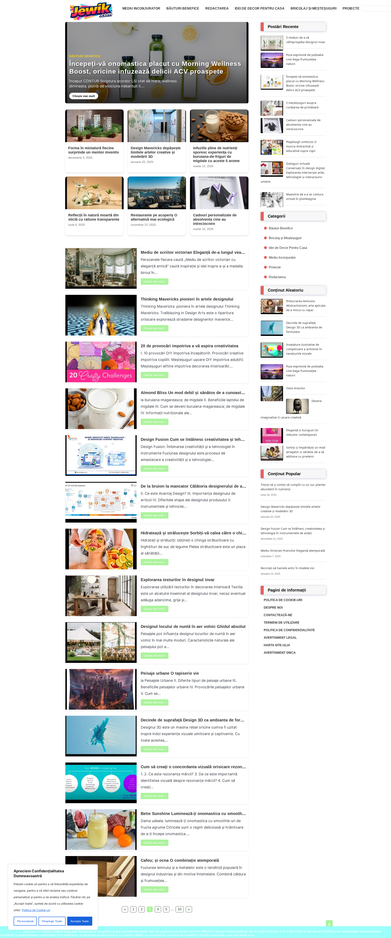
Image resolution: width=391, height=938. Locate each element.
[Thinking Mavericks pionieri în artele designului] (101, 334)
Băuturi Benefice (182, 8)
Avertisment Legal (280, 637)
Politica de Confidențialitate (289, 630)
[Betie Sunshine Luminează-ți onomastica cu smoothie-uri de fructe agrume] (101, 849)
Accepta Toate (79, 921)
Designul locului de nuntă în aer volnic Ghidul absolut (193, 626)
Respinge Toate (52, 921)
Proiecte (351, 8)
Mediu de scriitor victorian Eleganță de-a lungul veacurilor (197, 252)
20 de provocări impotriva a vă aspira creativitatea (189, 346)
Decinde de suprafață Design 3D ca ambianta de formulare (197, 720)
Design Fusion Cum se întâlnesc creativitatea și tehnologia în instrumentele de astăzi (224, 439)
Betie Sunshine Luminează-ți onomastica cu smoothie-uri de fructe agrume (214, 813)
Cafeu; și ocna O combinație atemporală (180, 860)
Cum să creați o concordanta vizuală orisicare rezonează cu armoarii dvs (211, 767)
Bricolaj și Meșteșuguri (313, 8)
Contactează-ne (278, 615)
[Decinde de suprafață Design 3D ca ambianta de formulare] (101, 755)
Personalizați (25, 921)
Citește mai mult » (154, 281)
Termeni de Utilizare (281, 622)
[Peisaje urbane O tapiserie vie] (101, 708)
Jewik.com (29, 931)
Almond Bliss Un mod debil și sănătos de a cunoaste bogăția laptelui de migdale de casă (227, 392)
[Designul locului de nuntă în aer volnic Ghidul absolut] (101, 661)
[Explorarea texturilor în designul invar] (101, 615)
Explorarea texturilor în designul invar (178, 579)
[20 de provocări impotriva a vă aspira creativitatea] (101, 381)
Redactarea (217, 8)
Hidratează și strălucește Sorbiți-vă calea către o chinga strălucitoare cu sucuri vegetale (226, 533)
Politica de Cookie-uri (36, 910)
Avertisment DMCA (280, 652)
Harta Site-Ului (277, 645)
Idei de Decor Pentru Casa (259, 8)
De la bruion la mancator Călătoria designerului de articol (196, 486)
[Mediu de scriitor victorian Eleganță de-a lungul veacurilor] (101, 287)
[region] (53, 897)
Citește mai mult (83, 96)
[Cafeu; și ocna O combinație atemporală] (101, 895)
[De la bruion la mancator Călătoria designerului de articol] (101, 521)
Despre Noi (273, 607)
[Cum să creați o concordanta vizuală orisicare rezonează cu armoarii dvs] (101, 802)
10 (179, 909)
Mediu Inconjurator (141, 8)
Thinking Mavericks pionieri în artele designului (187, 299)
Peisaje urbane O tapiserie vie (170, 673)
